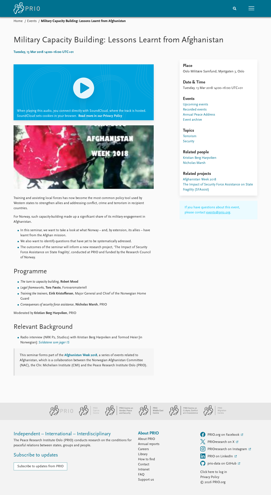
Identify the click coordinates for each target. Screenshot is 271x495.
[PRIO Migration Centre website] (212, 415)
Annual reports (148, 444)
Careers (143, 449)
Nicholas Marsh (194, 163)
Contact (143, 464)
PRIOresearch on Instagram (227, 449)
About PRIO (146, 439)
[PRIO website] (59, 415)
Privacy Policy (209, 477)
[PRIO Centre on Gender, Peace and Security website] (117, 415)
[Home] (27, 8)
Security (188, 141)
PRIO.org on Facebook (223, 435)
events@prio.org (218, 212)
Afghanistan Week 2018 (80, 355)
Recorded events (195, 109)
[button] (251, 8)
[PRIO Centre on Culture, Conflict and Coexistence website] (182, 415)
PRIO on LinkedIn (220, 456)
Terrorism (189, 136)
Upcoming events (195, 104)
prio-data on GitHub (222, 463)
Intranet (143, 469)
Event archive (192, 120)
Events (32, 21)
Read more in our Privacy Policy (100, 116)
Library (142, 454)
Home (18, 21)
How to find (146, 459)
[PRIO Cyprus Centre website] (87, 415)
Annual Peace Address (199, 114)
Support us (146, 479)
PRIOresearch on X (221, 442)
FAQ (141, 474)
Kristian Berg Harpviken (199, 158)
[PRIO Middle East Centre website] (149, 415)
